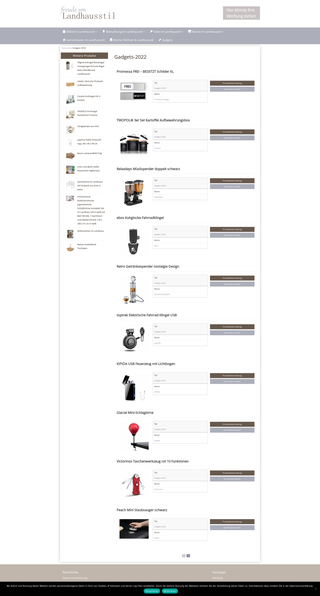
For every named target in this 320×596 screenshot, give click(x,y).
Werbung (217, 577)
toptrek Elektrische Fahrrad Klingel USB (147, 315)
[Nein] (316, 588)
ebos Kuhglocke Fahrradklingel (140, 217)
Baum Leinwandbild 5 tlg (89, 153)
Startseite (66, 48)
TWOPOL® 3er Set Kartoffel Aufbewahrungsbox (153, 120)
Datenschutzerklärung (74, 577)
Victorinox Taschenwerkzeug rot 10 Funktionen (153, 461)
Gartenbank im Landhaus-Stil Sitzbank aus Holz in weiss (90, 185)
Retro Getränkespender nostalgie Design (148, 266)
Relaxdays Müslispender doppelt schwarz (148, 168)
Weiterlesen (170, 591)
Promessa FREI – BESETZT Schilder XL (145, 71)
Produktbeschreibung (232, 83)
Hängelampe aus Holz (88, 126)
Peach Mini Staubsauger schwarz (142, 509)
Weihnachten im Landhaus (90, 231)
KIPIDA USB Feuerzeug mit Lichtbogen (146, 363)
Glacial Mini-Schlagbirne (135, 412)
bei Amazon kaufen (232, 89)
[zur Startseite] (101, 12)
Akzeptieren (151, 591)
